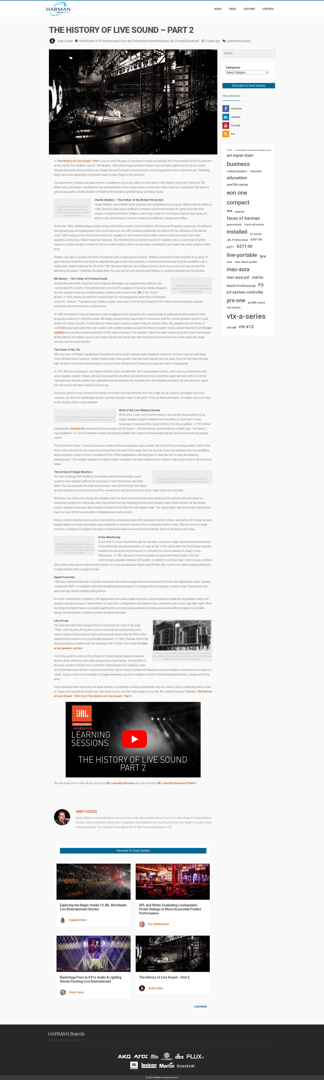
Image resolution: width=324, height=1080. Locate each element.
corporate (256, 171)
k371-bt (244, 246)
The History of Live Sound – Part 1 (79, 161)
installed (237, 232)
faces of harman (243, 218)
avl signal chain (240, 155)
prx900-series (256, 302)
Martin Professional (241, 286)
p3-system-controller (245, 292)
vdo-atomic (234, 307)
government (234, 224)
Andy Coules (65, 41)
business (238, 164)
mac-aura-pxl (238, 277)
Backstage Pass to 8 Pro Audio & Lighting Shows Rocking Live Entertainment (90, 979)
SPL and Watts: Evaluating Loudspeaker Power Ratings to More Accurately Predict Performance (170, 909)
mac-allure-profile (246, 262)
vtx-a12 (246, 326)
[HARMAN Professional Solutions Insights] (63, 9)
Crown (123, 41)
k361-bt (256, 239)
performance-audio (239, 41)
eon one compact (238, 197)
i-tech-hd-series (254, 224)
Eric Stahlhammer (158, 924)
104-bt (229, 150)
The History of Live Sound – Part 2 (164, 977)
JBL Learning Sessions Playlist (176, 783)
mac (229, 262)
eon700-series (237, 185)
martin (257, 277)
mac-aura (238, 269)
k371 (230, 247)
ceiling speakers (237, 171)
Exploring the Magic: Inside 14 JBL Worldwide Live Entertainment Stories (93, 907)
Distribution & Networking (148, 41)
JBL (139, 292)
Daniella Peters (78, 920)
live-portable (242, 255)
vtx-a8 (231, 327)
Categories (233, 67)
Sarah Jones (76, 992)
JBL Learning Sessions (120, 783)
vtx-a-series (246, 316)
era (229, 210)
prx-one (236, 300)
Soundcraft (192, 41)
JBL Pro (175, 41)
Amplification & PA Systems (96, 41)
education (237, 177)
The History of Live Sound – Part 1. (110, 696)
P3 (261, 284)
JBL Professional (237, 239)
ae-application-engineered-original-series (253, 150)
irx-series (256, 234)
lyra (263, 256)
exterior (239, 211)
